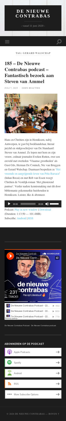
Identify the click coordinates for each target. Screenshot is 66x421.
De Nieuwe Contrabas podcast (43, 325)
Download (45, 209)
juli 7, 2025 (11, 87)
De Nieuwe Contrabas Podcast (17, 325)
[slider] (55, 203)
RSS (30, 218)
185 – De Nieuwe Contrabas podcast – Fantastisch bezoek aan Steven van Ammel (29, 72)
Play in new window (26, 209)
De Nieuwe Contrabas (33, 14)
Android (21, 218)
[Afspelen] (9, 204)
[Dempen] (47, 204)
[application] (33, 203)
